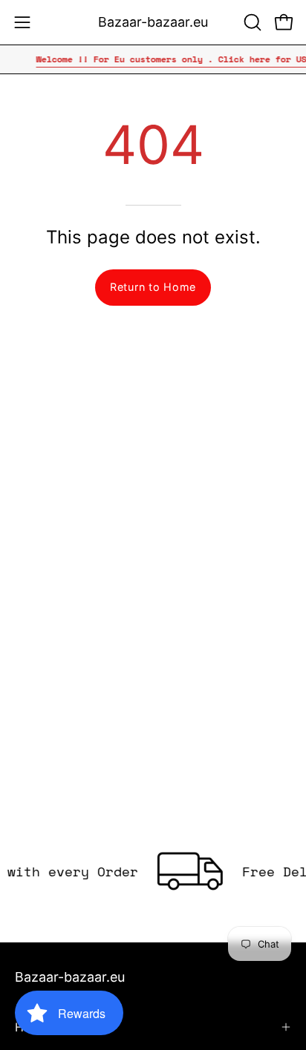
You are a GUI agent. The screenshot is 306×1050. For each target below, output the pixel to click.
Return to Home (153, 286)
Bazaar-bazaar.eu (153, 22)
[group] (153, 59)
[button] (251, 22)
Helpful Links (51, 1027)
